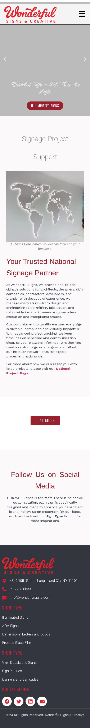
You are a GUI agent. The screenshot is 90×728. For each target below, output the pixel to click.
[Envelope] (42, 701)
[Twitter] (18, 701)
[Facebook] (7, 701)
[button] (4, 59)
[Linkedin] (30, 701)
